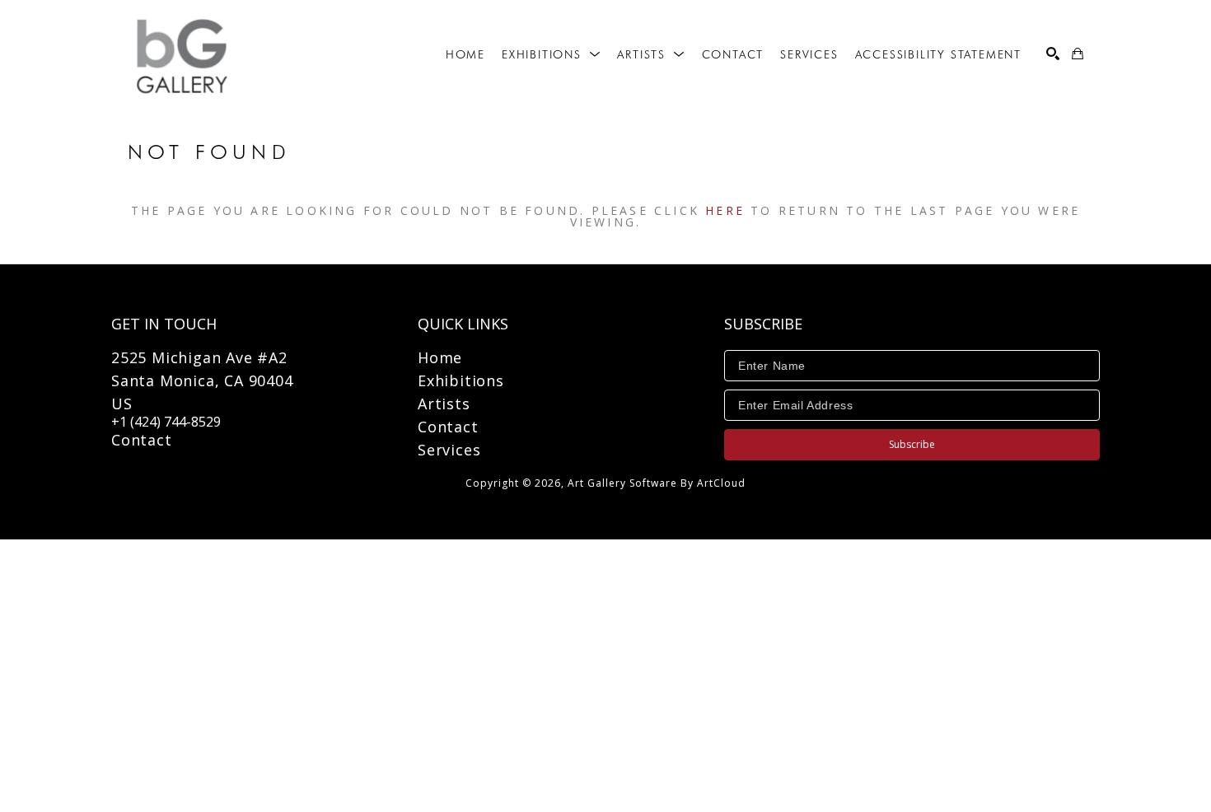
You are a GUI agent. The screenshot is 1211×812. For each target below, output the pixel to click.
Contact (141, 440)
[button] (551, 54)
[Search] (1052, 53)
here (725, 210)
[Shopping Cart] (1077, 53)
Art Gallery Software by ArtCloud (657, 483)
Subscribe (912, 444)
